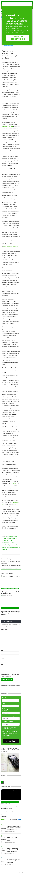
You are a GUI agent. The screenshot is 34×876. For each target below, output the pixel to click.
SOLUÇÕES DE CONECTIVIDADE (18, 38)
